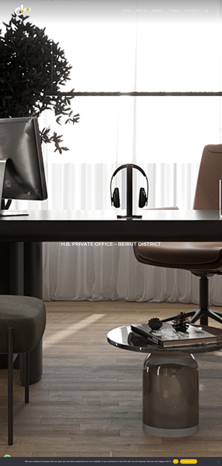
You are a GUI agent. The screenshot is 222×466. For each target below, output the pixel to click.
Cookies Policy (189, 461)
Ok (175, 461)
